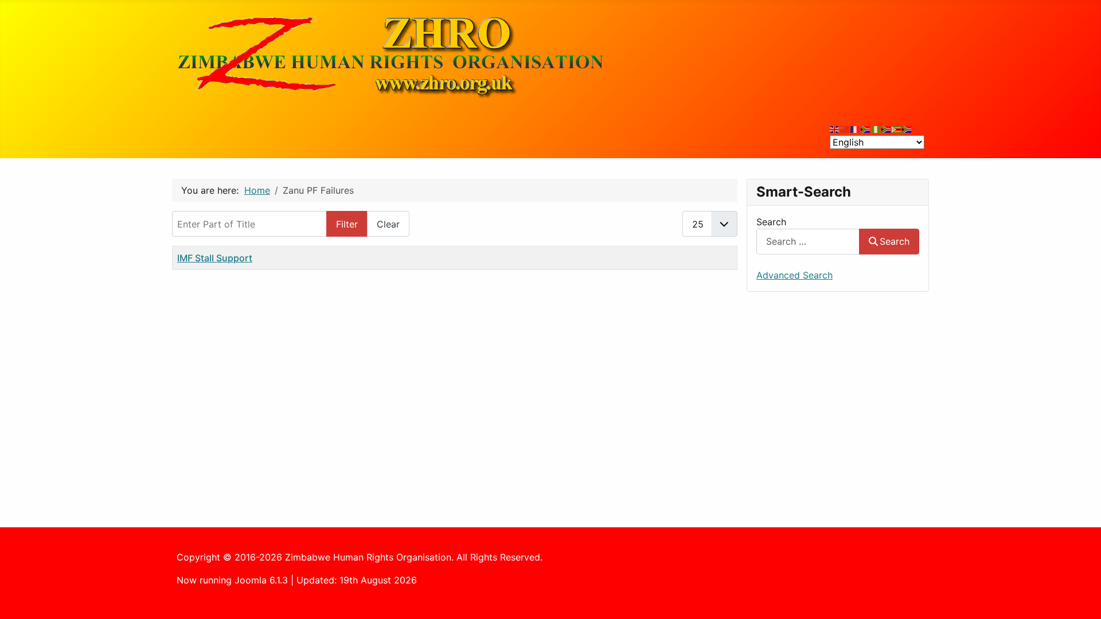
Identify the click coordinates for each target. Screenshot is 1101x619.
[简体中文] (845, 128)
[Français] (855, 128)
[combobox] (808, 241)
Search (771, 222)
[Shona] (897, 128)
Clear (388, 224)
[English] (835, 128)
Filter (347, 224)
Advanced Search (794, 275)
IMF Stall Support (214, 258)
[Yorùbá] (876, 128)
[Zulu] (886, 128)
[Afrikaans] (866, 128)
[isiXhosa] (907, 128)
